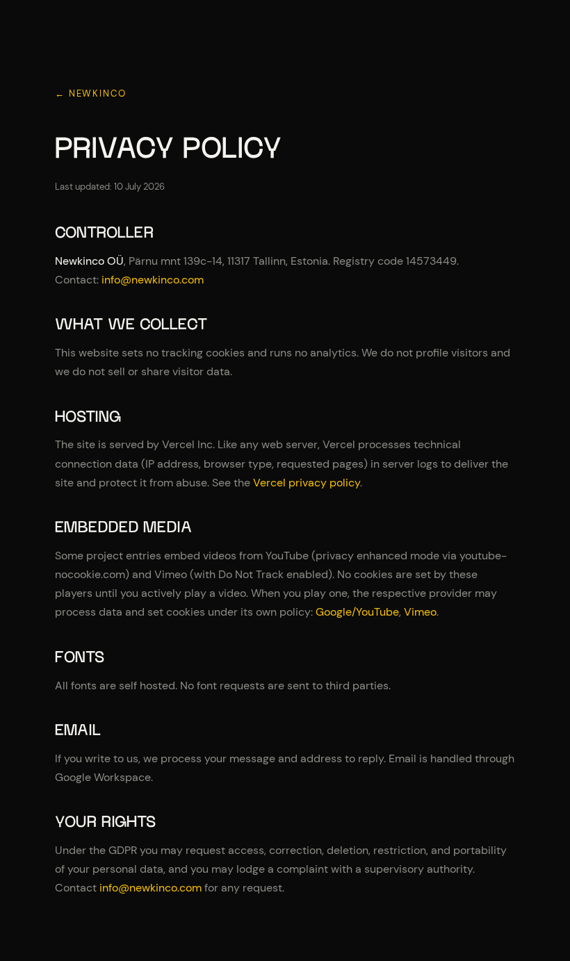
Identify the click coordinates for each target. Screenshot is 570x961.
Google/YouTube (357, 612)
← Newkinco (90, 93)
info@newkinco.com (152, 279)
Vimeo (420, 612)
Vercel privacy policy (306, 482)
